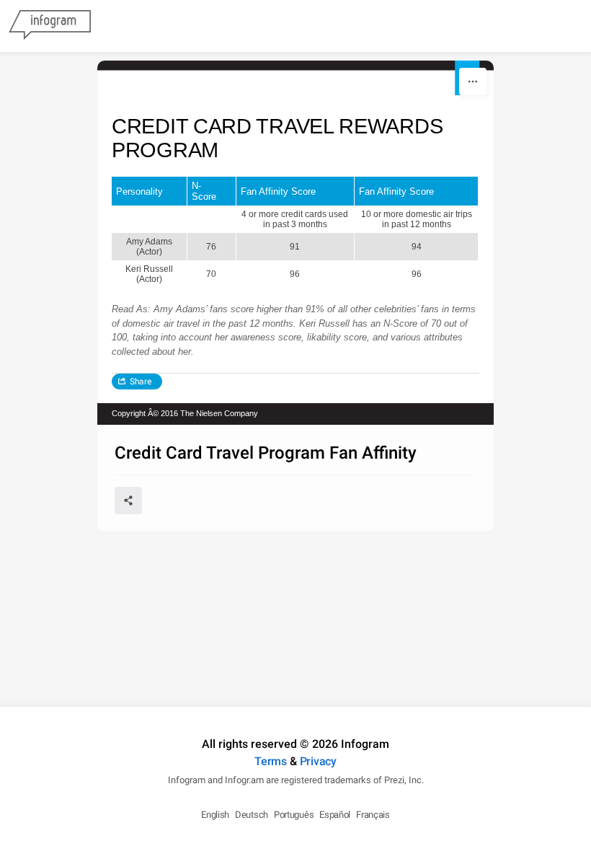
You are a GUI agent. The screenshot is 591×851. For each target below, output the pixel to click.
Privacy (318, 761)
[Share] (128, 500)
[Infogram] (50, 26)
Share (140, 381)
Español (334, 814)
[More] (472, 81)
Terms (270, 761)
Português (294, 814)
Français (373, 814)
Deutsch (251, 814)
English (215, 814)
